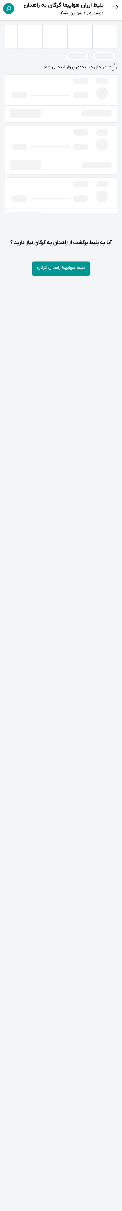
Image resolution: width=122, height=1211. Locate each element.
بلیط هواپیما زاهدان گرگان (61, 268)
